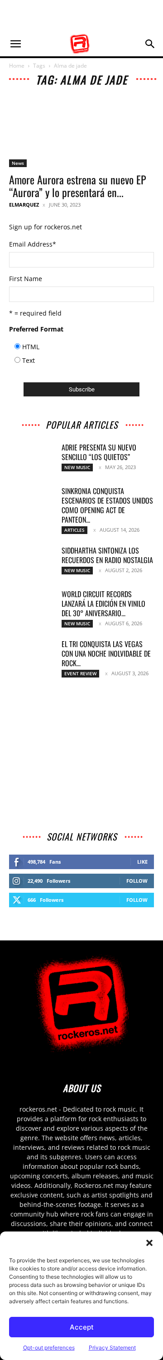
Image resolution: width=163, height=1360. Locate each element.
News (18, 163)
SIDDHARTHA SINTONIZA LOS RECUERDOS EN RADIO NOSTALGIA (107, 555)
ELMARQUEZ (24, 204)
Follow (137, 880)
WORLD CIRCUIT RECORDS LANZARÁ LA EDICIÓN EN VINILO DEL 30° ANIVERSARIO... (103, 603)
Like (142, 861)
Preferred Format (36, 329)
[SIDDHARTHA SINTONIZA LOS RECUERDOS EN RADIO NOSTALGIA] (31, 562)
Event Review (80, 673)
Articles (74, 530)
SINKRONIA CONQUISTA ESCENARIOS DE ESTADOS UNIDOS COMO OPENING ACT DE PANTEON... (107, 505)
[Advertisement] (81, 16)
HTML (30, 346)
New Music (77, 467)
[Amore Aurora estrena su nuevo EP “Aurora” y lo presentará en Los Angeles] (81, 131)
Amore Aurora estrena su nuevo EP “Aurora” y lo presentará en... (77, 185)
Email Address (32, 244)
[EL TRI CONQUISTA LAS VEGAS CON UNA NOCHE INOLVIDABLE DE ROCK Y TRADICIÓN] (31, 655)
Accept (82, 1327)
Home (16, 65)
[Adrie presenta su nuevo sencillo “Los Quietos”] (31, 459)
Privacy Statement (112, 1347)
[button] (149, 1242)
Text (28, 360)
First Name (25, 278)
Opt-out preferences (49, 1347)
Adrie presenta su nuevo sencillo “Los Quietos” (99, 452)
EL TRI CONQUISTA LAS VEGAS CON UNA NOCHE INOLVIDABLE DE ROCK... (106, 653)
